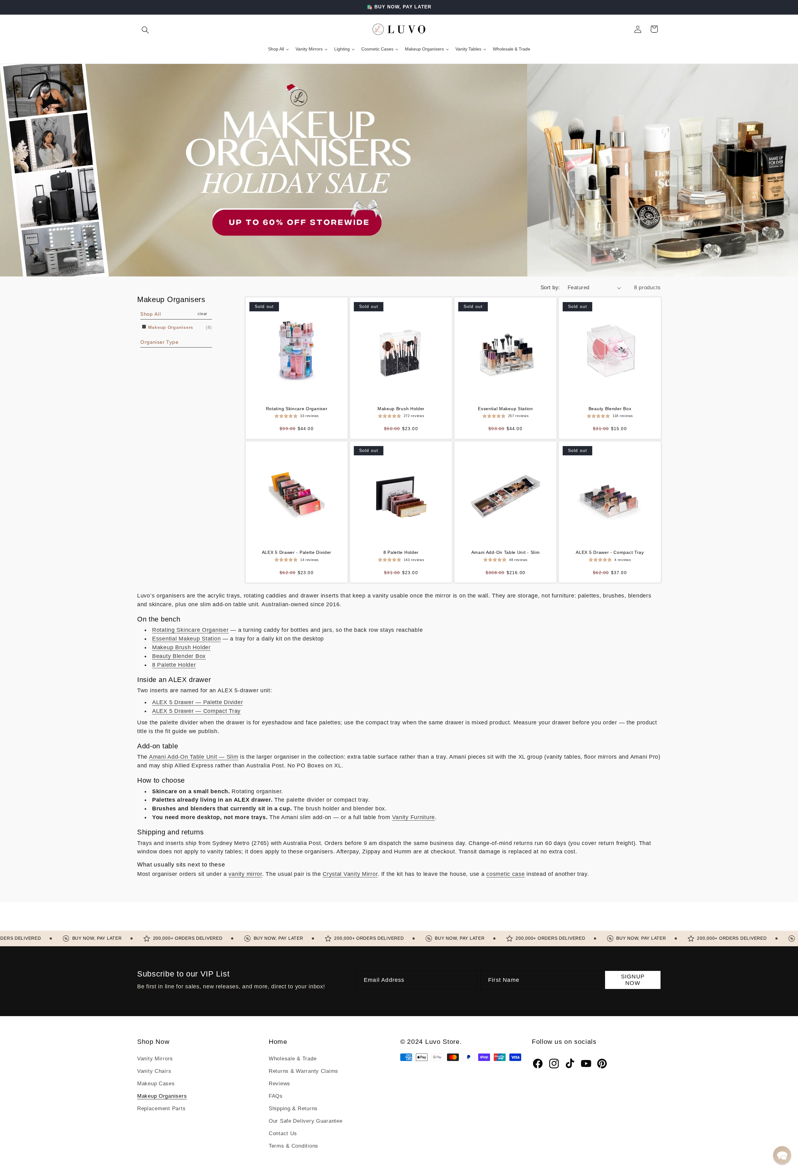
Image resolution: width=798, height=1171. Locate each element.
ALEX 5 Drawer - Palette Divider (296, 552)
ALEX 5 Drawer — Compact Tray (196, 711)
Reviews (279, 1084)
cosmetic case (505, 874)
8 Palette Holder (401, 552)
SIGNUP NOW (633, 979)
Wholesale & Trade (292, 1059)
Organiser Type (159, 342)
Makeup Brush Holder (401, 408)
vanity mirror (245, 874)
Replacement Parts (161, 1108)
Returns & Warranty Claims (303, 1071)
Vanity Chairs (154, 1071)
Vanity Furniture (413, 817)
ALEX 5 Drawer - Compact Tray (610, 552)
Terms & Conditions (293, 1146)
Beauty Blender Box (610, 408)
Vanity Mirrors (155, 1059)
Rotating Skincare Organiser (297, 408)
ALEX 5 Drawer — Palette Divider (197, 702)
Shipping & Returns (293, 1108)
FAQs (276, 1096)
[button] (145, 29)
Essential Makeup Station (505, 408)
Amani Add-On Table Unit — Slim (193, 757)
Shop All (150, 314)
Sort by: (550, 287)
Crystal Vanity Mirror (350, 874)
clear (202, 314)
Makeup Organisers (170, 327)
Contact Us (283, 1133)
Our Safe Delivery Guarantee (305, 1121)
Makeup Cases (156, 1084)
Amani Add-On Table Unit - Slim (505, 552)
